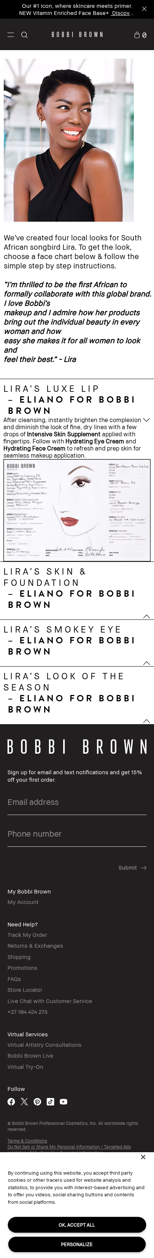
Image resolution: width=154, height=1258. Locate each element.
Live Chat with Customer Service (49, 1000)
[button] (10, 34)
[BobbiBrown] (77, 34)
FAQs (14, 978)
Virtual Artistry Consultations (44, 1044)
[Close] (143, 1157)
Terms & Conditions (27, 1141)
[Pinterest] (37, 1101)
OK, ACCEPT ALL (77, 1225)
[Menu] (10, 34)
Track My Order (27, 934)
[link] (140, 34)
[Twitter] (24, 1101)
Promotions (22, 967)
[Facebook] (11, 1101)
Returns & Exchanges (35, 945)
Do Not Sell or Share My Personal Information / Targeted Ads (69, 1147)
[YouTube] (63, 1101)
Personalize (77, 1244)
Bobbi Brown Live (30, 1055)
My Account (22, 901)
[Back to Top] (140, 952)
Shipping (19, 956)
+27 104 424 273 (27, 1011)
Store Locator (24, 989)
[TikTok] (50, 1101)
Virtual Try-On (25, 1066)
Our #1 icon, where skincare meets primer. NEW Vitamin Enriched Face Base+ (75, 9)
